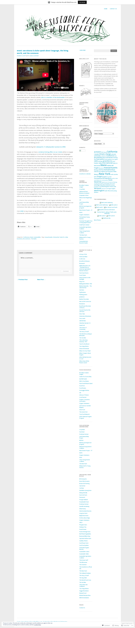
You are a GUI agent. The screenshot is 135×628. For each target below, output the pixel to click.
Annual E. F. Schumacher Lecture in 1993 (50, 147)
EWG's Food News (84, 381)
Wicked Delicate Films (85, 595)
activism (97, 152)
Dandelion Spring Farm (85, 490)
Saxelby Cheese (83, 540)
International (107, 163)
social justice (97, 183)
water (106, 190)
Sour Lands (82, 318)
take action (112, 183)
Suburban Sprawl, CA (84, 323)
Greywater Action (83, 195)
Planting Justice (83, 294)
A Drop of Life (83, 254)
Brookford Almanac (84, 261)
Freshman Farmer (84, 434)
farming (115, 157)
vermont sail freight (106, 188)
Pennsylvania (98, 178)
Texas (101, 185)
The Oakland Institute (85, 573)
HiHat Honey (82, 508)
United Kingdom (105, 186)
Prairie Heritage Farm (84, 531)
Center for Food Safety (85, 376)
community (97, 156)
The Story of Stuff (84, 331)
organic (105, 176)
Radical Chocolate (84, 299)
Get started (82, 2)
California (112, 151)
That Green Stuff (83, 560)
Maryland (101, 168)
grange (101, 161)
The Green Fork (83, 412)
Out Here (81, 290)
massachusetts (48, 237)
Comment (66, 271)
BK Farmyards (83, 479)
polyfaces (81, 297)
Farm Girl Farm (83, 495)
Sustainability (37, 237)
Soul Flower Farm (83, 543)
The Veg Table (83, 577)
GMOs (96, 161)
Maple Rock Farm (83, 515)
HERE (22, 211)
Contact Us (113, 8)
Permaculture (106, 178)
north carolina (114, 174)
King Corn (81, 281)
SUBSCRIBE (83, 50)
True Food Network (84, 414)
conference (103, 156)
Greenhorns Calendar (85, 174)
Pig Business (82, 292)
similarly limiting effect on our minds (50, 152)
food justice (100, 159)
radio (116, 178)
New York (104, 173)
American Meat (83, 256)
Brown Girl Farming (84, 483)
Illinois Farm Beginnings (85, 197)
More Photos (97, 220)
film (95, 159)
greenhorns (107, 161)
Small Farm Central (84, 225)
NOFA (80, 212)
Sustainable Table (84, 554)
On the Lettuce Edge (84, 518)
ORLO (80, 522)
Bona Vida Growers (84, 481)
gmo (116, 159)
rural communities (103, 180)
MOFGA (81, 440)
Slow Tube (82, 314)
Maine (104, 165)
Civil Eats (81, 488)
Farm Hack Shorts (83, 273)
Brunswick (82, 263)
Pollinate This (82, 527)
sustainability (106, 183)
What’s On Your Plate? (85, 351)
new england (102, 171)
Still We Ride (82, 320)
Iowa (113, 163)
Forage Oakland (83, 499)
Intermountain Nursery (85, 511)
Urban (111, 186)
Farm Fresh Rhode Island (85, 383)
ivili (80, 200)
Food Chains (82, 275)
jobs (117, 163)
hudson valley (98, 163)
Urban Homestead (84, 348)
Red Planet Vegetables (85, 534)
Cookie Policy (37, 624)
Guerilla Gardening (84, 506)
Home (105, 8)
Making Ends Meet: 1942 (85, 283)
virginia (113, 188)
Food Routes (82, 388)
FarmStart (81, 432)
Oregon (99, 176)
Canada (96, 154)
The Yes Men (82, 338)
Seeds (110, 180)
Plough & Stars (83, 524)
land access (97, 165)
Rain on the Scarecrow (85, 301)
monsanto (107, 170)
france (113, 159)
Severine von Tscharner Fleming (109, 182)
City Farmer (82, 486)
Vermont (97, 188)
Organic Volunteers (84, 214)
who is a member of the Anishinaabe (52, 97)
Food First (82, 385)
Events (31, 237)
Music (113, 170)
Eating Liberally (83, 492)
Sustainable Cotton (84, 551)
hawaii (113, 161)
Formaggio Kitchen (84, 390)
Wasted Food (82, 593)
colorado (113, 154)
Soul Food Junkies (84, 545)
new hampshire (109, 171)
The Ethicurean (83, 562)
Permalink (33, 238)
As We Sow (82, 259)
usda (114, 186)
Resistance (82, 303)
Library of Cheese (84, 395)
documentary (98, 157)
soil (102, 183)
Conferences (26, 237)
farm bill (105, 157)
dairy (115, 156)
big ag (105, 152)
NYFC (95, 176)
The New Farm (83, 235)
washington (99, 190)
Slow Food (82, 409)
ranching (96, 180)
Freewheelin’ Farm (84, 502)
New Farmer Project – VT (85, 210)
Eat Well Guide (83, 379)
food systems (108, 159)
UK (100, 186)
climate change (105, 154)
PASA (80, 457)
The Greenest (82, 564)
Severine (97, 182)
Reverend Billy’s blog (84, 536)
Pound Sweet (82, 529)
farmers (110, 157)
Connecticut (110, 156)
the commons (26, 238)
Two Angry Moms (84, 346)
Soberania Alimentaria (85, 316)
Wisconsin (110, 190)
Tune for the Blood (84, 344)
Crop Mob (82, 189)
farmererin (82, 497)
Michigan (96, 170)
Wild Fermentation (84, 597)
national (96, 171)
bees (102, 152)
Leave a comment (34, 55)
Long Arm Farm (83, 513)
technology (97, 185)
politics (113, 178)
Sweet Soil (82, 325)
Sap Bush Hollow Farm (85, 538)
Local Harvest (82, 397)
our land (109, 176)
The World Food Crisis (85, 580)
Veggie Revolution (84, 591)
